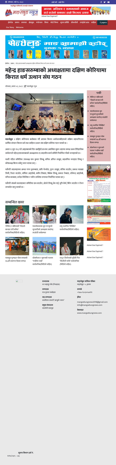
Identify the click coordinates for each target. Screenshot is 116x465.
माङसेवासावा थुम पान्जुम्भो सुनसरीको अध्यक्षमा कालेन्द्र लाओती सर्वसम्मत (98, 116)
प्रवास (12, 63)
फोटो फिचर (54, 22)
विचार (46, 22)
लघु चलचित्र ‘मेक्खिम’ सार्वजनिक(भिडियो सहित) (97, 128)
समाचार (24, 22)
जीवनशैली (74, 22)
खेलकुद (31, 22)
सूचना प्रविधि (64, 22)
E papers (103, 22)
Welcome (19, 27)
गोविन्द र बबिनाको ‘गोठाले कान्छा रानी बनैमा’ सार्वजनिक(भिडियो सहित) (98, 101)
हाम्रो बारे (54, 2)
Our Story (10, 27)
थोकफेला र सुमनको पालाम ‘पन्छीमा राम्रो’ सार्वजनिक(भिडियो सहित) (97, 152)
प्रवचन (17, 22)
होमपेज (10, 22)
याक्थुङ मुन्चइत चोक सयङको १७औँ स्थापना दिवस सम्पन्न (98, 139)
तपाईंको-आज (84, 22)
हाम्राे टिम (61, 2)
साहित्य (93, 22)
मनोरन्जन (39, 22)
